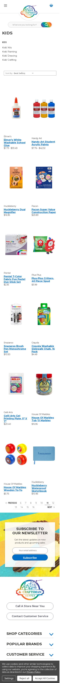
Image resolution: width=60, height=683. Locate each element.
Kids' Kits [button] (7, 47)
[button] (29, 13)
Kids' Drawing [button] (9, 55)
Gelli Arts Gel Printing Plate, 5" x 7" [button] (15, 418)
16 (33, 507)
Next (50, 507)
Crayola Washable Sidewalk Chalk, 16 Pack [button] (43, 349)
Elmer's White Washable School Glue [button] (14, 142)
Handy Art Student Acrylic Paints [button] (43, 143)
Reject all (24, 678)
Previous (12, 503)
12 (53, 503)
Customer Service (25, 654)
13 (16, 507)
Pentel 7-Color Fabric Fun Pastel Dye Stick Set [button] (14, 279)
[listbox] (24, 73)
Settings (9, 678)
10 (41, 503)
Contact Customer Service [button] (30, 616)
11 (47, 503)
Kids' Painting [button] (9, 51)
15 (28, 507)
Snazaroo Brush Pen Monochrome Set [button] (15, 349)
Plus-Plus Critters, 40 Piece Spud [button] (43, 280)
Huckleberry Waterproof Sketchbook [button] (39, 488)
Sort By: (9, 73)
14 (22, 507)
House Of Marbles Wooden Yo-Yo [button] (15, 489)
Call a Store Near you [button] (30, 606)
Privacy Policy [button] (33, 672)
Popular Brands (24, 644)
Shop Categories (24, 633)
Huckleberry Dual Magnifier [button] (14, 211)
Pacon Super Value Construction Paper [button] (44, 211)
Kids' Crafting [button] (9, 59)
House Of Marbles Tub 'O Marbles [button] (43, 419)
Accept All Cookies (45, 678)
